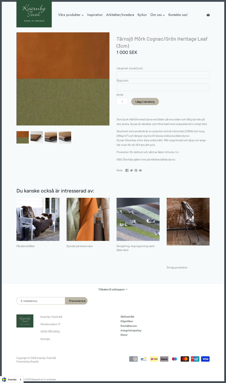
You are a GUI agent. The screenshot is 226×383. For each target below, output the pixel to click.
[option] (22, 137)
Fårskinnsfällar (25, 246)
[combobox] (12, 379)
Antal (120, 94)
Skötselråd (127, 316)
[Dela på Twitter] (131, 169)
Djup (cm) (122, 80)
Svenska (12, 379)
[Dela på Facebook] (127, 169)
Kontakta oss (129, 325)
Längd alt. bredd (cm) (130, 68)
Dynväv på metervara (80, 246)
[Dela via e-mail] (140, 169)
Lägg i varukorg (144, 101)
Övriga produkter (177, 267)
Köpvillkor (127, 321)
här (177, 152)
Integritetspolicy (131, 330)
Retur (124, 334)
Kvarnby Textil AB (46, 357)
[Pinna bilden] (136, 169)
